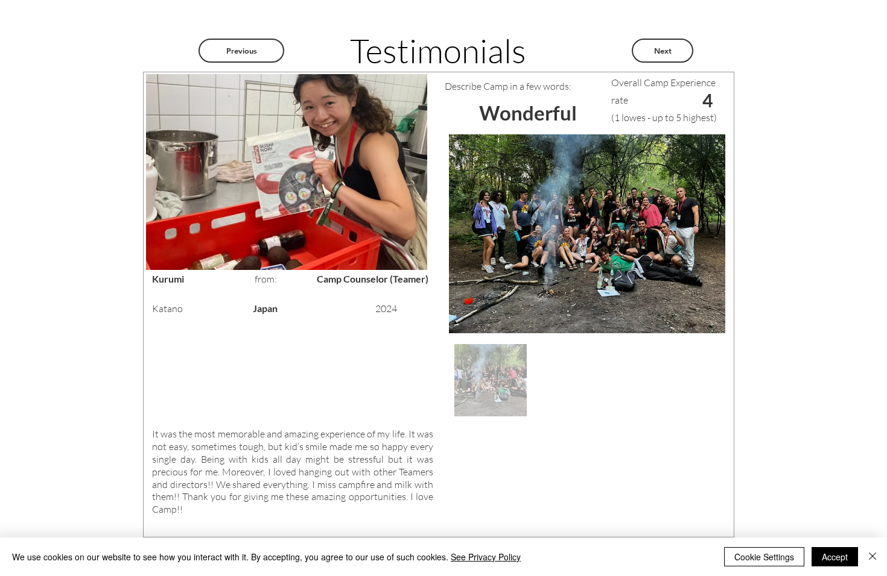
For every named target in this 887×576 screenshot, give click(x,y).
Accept (835, 557)
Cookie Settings (764, 557)
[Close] (872, 556)
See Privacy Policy (486, 557)
